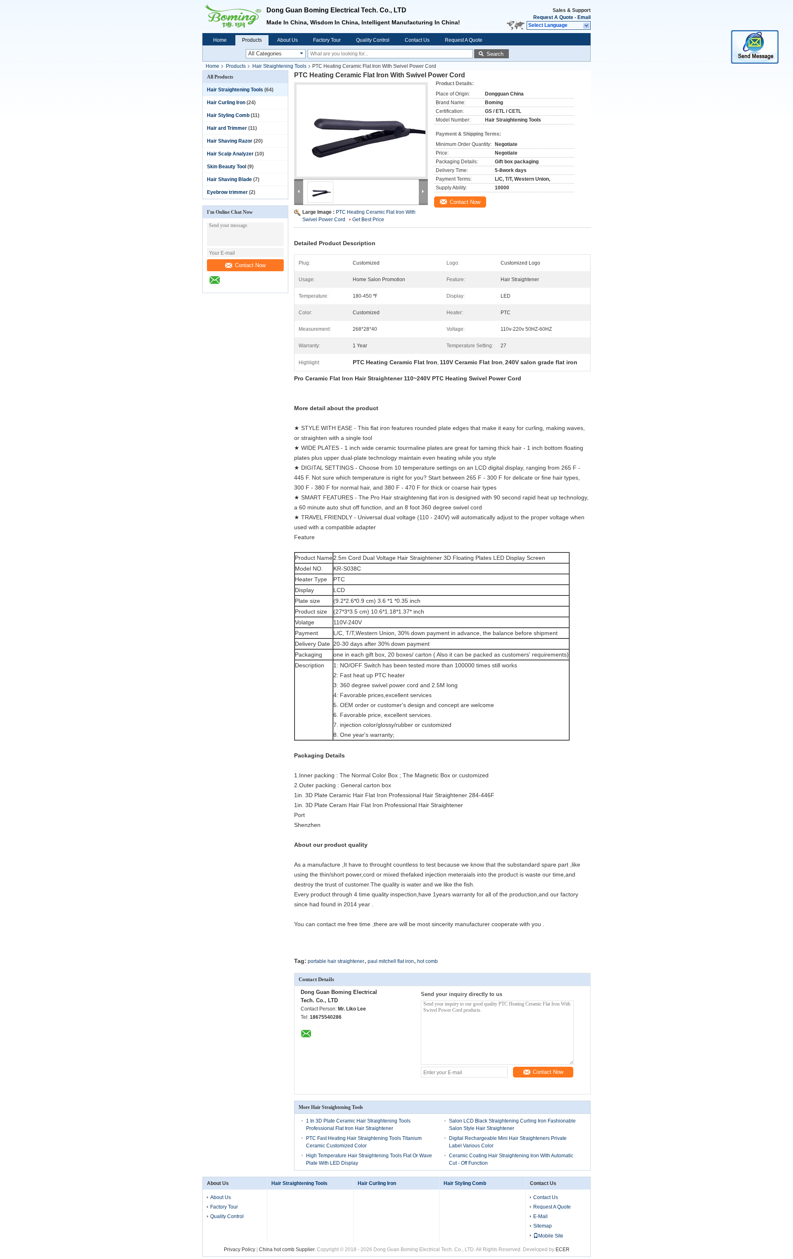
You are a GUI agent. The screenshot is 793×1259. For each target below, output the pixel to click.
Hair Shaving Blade (229, 179)
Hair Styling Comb (228, 115)
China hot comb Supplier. (288, 1249)
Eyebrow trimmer (227, 192)
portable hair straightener (336, 961)
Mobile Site (550, 1236)
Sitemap (542, 1226)
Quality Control (372, 40)
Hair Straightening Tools (279, 66)
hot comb (427, 961)
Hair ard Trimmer (227, 128)
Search (495, 54)
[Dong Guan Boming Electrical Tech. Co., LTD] (586, 25)
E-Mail (540, 1216)
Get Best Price (368, 219)
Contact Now (250, 265)
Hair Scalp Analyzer (230, 154)
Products (252, 40)
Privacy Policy (239, 1249)
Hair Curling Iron (226, 102)
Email (584, 17)
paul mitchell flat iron (391, 961)
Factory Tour (327, 40)
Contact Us (417, 40)
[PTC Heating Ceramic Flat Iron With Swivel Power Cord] (361, 131)
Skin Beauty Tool (226, 167)
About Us (287, 40)
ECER (563, 1249)
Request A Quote (553, 17)
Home (220, 40)
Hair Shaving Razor (229, 141)
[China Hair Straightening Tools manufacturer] (234, 16)
